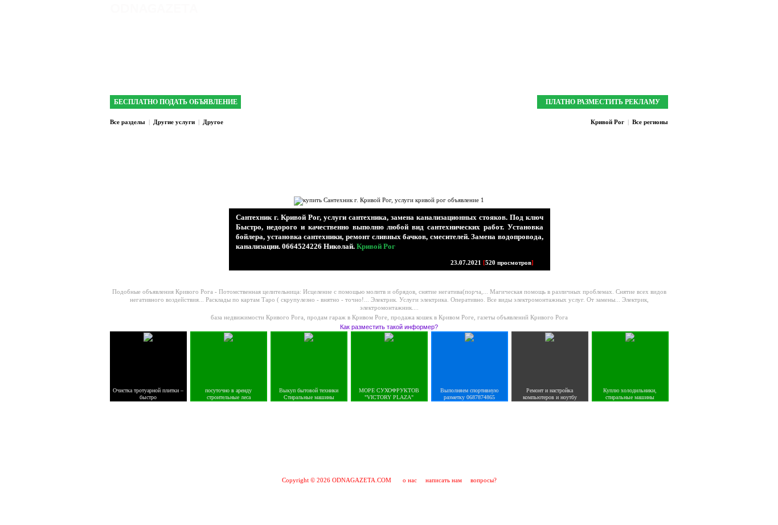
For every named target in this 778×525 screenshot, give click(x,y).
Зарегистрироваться (610, 8)
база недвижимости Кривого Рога (257, 317)
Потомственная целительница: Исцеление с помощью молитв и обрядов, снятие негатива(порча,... (354, 291)
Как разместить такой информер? (389, 326)
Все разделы (127, 121)
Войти (658, 8)
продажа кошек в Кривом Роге (432, 317)
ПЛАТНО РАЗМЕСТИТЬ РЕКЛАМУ (603, 102)
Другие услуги (174, 121)
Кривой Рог (607, 121)
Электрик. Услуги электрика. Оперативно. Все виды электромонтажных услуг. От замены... (496, 299)
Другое (213, 121)
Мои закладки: (547, 8)
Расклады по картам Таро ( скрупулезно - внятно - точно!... (288, 299)
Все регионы (650, 121)
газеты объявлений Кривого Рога (522, 317)
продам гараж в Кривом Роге (347, 317)
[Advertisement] (389, 438)
